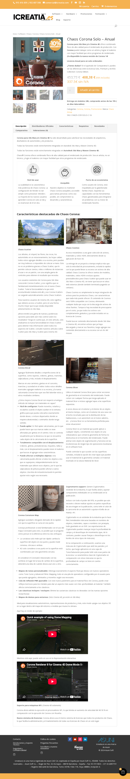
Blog (58, 20)
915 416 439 (21, 2)
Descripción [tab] (21, 126)
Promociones (86, 14)
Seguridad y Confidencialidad (19, 749)
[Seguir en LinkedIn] (85, 739)
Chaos (29, 34)
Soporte (66, 20)
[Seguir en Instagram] (80, 739)
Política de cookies (48, 739)
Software (56, 14)
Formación (100, 14)
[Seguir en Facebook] (70, 739)
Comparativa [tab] (21, 130)
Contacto (17, 739)
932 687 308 (35, 2)
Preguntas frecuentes (49, 743)
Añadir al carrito (89, 90)
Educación (45, 20)
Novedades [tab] (99, 126)
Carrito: (95, 6)
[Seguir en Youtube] (75, 739)
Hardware (70, 14)
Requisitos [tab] (84, 126)
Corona (35, 34)
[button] (123, 772)
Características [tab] (66, 126)
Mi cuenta (84, 6)
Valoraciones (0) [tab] (40, 130)
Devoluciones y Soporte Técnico (23, 744)
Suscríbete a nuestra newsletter (48, 748)
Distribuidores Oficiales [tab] (42, 126)
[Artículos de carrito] (14, 755)
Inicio (43, 14)
